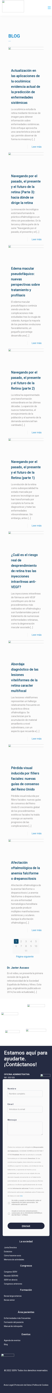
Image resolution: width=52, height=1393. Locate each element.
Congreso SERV (10, 1272)
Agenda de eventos (12, 1340)
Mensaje (12, 1120)
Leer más (37, 146)
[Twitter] (20, 1377)
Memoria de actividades (14, 1260)
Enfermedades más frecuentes (17, 1318)
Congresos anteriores (13, 1284)
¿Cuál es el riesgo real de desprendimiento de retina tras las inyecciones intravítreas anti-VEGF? (24, 571)
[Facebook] (32, 1377)
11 (26, 950)
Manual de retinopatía (13, 1326)
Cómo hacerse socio (12, 1255)
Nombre (12, 1089)
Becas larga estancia (12, 1296)
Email (11, 1104)
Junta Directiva (10, 1247)
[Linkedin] (26, 1377)
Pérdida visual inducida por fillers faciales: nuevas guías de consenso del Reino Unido (25, 778)
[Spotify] (38, 1377)
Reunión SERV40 (11, 1276)
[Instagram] (14, 1377)
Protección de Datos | (24, 1385)
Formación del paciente (14, 1322)
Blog (6, 1344)
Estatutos (8, 1251)
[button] (49, 8)
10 (36, 946)
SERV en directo (10, 1280)
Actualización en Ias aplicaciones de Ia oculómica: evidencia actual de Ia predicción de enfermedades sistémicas (25, 87)
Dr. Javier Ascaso (18, 967)
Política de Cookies (40, 1385)
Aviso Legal (8, 1385)
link (21, 1196)
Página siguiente (25, 956)
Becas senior (9, 1300)
